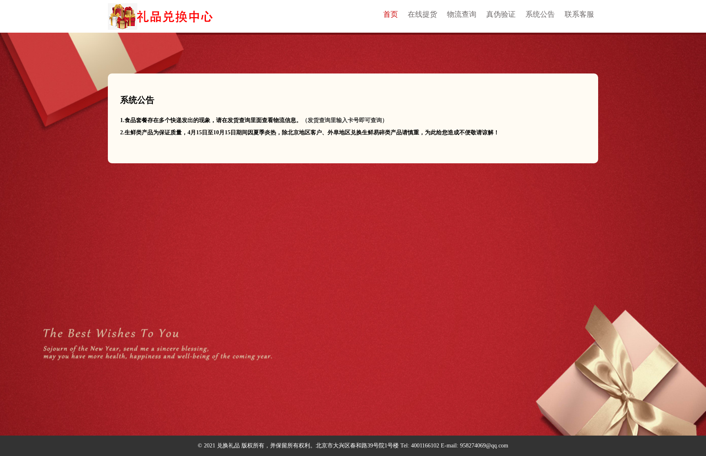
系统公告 (540, 14)
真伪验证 (501, 14)
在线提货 (422, 14)
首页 (390, 14)
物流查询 (461, 14)
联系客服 (579, 14)
